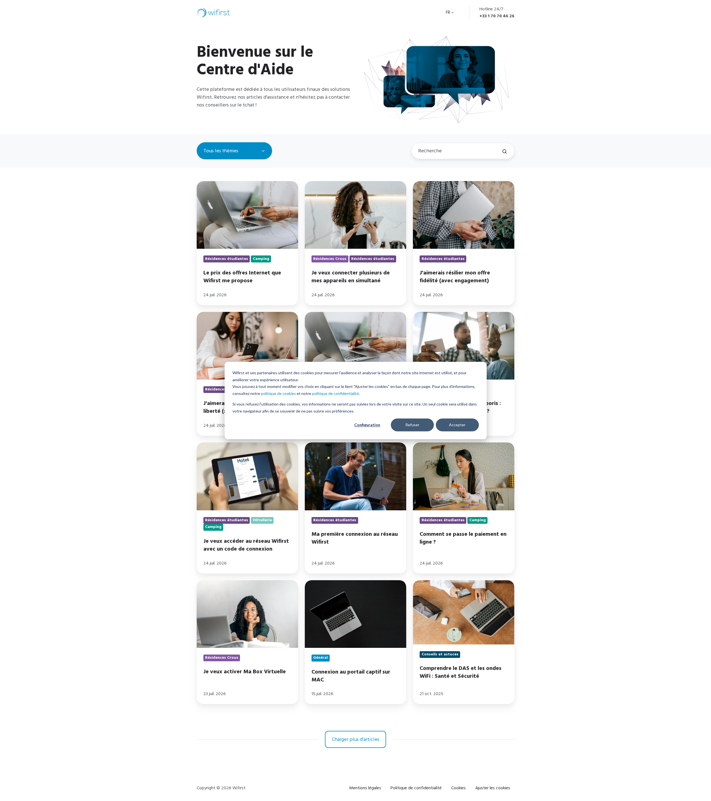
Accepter (457, 424)
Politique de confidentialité (416, 788)
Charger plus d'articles (355, 739)
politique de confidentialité (335, 393)
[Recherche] (504, 151)
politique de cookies (278, 393)
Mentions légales (365, 788)
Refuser (412, 424)
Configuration (367, 424)
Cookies (458, 788)
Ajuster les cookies (492, 788)
